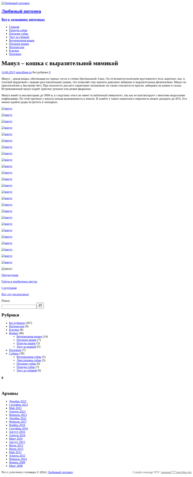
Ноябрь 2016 (17, 425)
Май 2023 (15, 408)
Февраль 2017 (18, 421)
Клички (14, 50)
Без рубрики (17, 323)
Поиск (6, 300)
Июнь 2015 (16, 448)
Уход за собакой (19, 37)
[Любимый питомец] (16, 3)
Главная (14, 26)
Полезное (15, 54)
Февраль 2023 (18, 415)
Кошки (13, 333)
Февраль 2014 (18, 459)
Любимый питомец (60, 472)
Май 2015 (15, 452)
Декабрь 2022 (17, 418)
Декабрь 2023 (17, 401)
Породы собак (18, 30)
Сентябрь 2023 (18, 404)
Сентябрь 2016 (18, 428)
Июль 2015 (16, 445)
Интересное (16, 47)
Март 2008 (16, 465)
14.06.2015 (8, 72)
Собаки (14, 353)
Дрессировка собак (29, 360)
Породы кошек (26, 343)
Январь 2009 (17, 462)
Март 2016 (16, 438)
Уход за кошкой (26, 346)
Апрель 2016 (17, 435)
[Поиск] (40, 305)
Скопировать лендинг (14, 472)
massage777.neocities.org (176, 472)
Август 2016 (17, 431)
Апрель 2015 (17, 455)
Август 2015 (17, 442)
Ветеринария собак (29, 356)
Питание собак (18, 33)
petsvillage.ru (24, 72)
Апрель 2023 (17, 411)
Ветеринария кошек (21, 40)
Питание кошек (19, 43)
